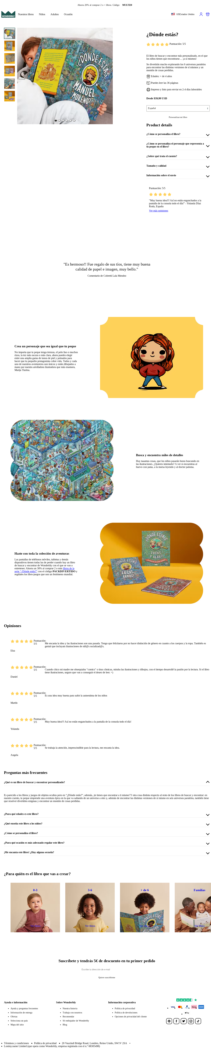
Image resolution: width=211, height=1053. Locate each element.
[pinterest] (169, 1021)
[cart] (208, 14)
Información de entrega (21, 1012)
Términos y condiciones (16, 1043)
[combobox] (182, 14)
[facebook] (176, 1021)
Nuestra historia (70, 1008)
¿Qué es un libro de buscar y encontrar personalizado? (34, 782)
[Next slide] (108, 76)
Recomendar (68, 1016)
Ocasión (68, 14)
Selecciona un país (19, 1020)
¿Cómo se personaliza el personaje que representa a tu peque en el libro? (175, 145)
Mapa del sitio (17, 1024)
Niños (42, 14)
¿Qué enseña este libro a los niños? (23, 823)
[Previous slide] (21, 76)
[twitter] (184, 1021)
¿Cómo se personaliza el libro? (163, 134)
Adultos (54, 14)
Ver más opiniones (158, 210)
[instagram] (191, 1021)
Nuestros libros (26, 14)
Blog (65, 1024)
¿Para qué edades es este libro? (21, 814)
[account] (201, 14)
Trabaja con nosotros (72, 1012)
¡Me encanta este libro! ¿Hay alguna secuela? (29, 852)
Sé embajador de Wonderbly (76, 1020)
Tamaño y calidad (156, 165)
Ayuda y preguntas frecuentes (24, 1008)
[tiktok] (198, 1021)
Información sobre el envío (161, 175)
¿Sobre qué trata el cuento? (161, 156)
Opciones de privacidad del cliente (131, 1016)
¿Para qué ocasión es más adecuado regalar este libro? (34, 842)
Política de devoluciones (126, 1012)
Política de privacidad (125, 1008)
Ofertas (14, 1016)
